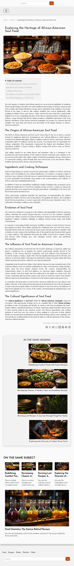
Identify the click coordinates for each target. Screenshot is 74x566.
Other (33, 552)
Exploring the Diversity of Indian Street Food (48, 441)
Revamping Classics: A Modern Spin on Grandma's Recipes (42, 390)
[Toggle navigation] (6, 11)
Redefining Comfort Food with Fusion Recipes (48, 365)
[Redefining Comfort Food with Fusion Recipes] (48, 353)
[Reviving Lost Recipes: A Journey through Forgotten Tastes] (42, 404)
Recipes (12, 20)
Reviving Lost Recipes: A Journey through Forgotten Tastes (42, 416)
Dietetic (26, 552)
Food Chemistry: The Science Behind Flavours (27, 529)
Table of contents (14, 80)
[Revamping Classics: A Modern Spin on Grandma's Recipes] (42, 378)
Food (4, 552)
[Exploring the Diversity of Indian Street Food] (48, 429)
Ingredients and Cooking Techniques (19, 87)
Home (5, 20)
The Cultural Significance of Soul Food (19, 98)
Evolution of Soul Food (14, 91)
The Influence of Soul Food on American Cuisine (23, 94)
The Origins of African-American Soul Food (21, 84)
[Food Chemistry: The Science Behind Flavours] (37, 508)
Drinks (18, 552)
